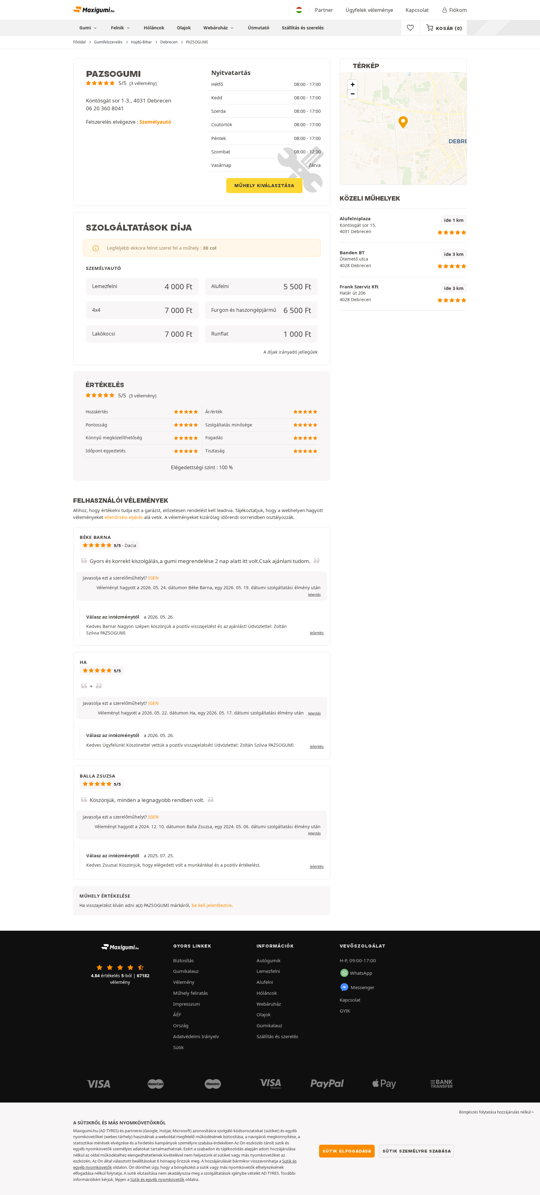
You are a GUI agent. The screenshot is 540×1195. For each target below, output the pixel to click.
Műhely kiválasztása (264, 185)
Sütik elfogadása (346, 1150)
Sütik (178, 1047)
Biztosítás (183, 960)
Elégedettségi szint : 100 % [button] (202, 467)
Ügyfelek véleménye (369, 10)
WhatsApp (361, 973)
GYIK (345, 1011)
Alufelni (265, 982)
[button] (121, 83)
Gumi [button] (85, 28)
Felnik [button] (118, 28)
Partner (324, 10)
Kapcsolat (417, 10)
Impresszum (186, 1004)
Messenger (362, 987)
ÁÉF (177, 1014)
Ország (180, 1025)
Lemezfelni (268, 971)
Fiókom (458, 10)
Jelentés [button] (314, 594)
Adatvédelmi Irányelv (196, 1036)
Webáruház (216, 28)
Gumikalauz (186, 971)
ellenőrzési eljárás (123, 517)
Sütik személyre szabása (416, 1150)
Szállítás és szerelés (303, 28)
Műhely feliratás (190, 993)
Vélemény (183, 982)
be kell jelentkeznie (212, 905)
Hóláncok (154, 28)
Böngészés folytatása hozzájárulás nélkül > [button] (496, 1112)
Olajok (184, 28)
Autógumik (269, 960)
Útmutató (258, 28)
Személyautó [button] (155, 121)
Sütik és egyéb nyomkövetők (157, 1179)
